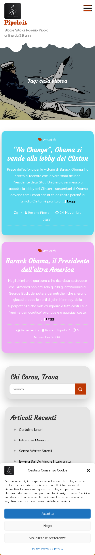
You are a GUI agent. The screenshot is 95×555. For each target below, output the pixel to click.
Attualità (49, 140)
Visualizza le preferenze (47, 538)
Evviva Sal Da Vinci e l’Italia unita (45, 461)
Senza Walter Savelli (35, 450)
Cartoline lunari (30, 429)
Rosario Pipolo (38, 213)
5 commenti (28, 330)
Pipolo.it (15, 22)
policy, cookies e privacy (47, 548)
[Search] (80, 389)
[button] (88, 470)
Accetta (48, 513)
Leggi (71, 201)
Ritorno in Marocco (34, 440)
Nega (47, 526)
